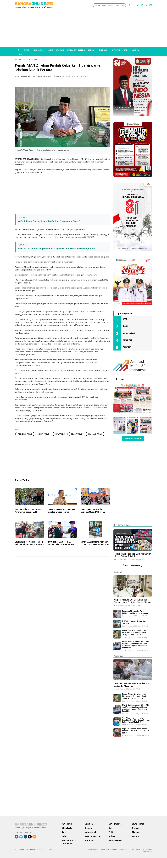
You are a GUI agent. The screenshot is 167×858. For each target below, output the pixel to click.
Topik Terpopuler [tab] (124, 314)
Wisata (135, 836)
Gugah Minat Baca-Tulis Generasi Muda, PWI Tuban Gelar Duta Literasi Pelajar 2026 (95, 511)
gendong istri (129, 333)
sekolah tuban (43, 434)
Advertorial (90, 832)
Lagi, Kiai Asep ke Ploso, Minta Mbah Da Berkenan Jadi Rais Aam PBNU (135, 731)
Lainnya (135, 50)
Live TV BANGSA (93, 836)
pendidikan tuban (25, 434)
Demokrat (127, 340)
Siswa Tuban (60, 434)
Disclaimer (123, 849)
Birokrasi (60, 50)
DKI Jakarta (67, 828)
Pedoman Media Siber (109, 849)
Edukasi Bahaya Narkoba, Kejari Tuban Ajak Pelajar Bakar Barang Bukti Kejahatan (29, 544)
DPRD (125, 319)
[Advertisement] (83, 29)
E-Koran (118, 379)
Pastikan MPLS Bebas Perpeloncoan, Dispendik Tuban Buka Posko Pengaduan (56, 248)
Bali (110, 828)
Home (20, 60)
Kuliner (112, 836)
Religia (91, 50)
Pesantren (118, 656)
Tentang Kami (93, 849)
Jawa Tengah (138, 824)
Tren (64, 832)
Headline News (115, 840)
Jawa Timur (67, 824)
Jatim (26, 50)
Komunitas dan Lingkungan (69, 841)
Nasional (37, 50)
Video (64, 836)
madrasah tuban (95, 434)
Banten (88, 828)
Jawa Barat (90, 824)
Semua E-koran (133, 438)
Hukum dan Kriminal (76, 50)
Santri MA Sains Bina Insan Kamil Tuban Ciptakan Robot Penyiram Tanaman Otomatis (95, 544)
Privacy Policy (135, 849)
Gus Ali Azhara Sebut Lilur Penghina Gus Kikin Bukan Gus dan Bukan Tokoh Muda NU (136, 720)
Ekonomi (103, 50)
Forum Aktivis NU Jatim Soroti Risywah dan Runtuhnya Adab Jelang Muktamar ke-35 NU (134, 633)
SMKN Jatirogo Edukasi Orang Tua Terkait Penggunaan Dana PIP (49, 221)
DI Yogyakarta (115, 824)
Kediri (125, 326)
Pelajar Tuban (76, 434)
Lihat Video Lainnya (132, 565)
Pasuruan (127, 347)
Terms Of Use (147, 849)
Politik (49, 50)
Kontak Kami (147, 852)
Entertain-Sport (119, 50)
